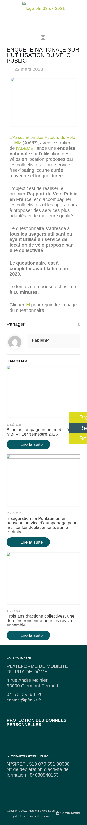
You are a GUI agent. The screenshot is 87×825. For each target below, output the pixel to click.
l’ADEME (24, 148)
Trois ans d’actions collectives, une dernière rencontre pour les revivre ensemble (40, 620)
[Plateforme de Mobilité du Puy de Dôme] (43, 8)
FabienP (40, 340)
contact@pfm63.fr (24, 700)
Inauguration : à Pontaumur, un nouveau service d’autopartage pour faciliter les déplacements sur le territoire (41, 525)
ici (28, 305)
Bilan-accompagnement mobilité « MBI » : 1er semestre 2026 (40, 431)
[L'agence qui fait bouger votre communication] (68, 814)
